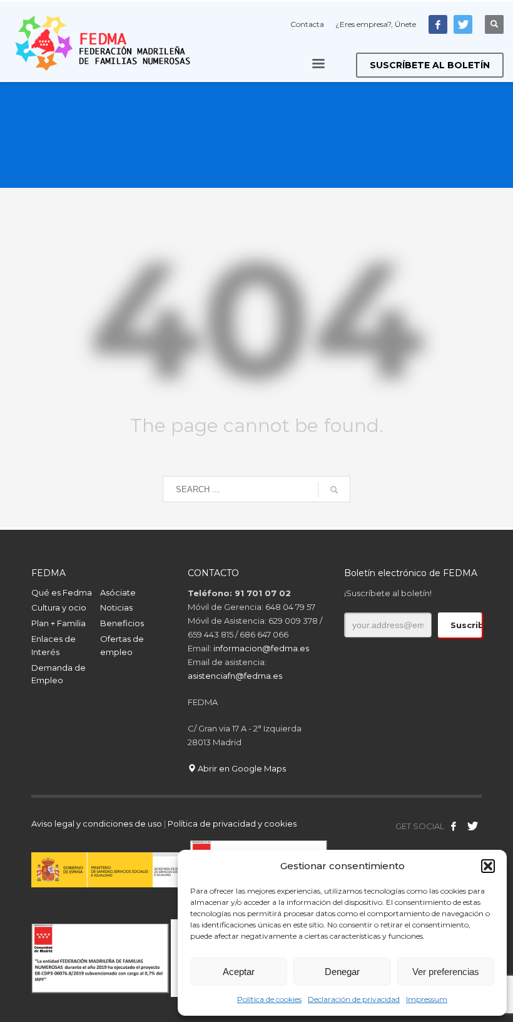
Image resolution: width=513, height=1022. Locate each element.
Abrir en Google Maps (241, 768)
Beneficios (122, 623)
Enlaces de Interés (53, 645)
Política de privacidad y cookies (232, 823)
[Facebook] (438, 24)
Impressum (426, 999)
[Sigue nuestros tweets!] (472, 826)
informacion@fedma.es (261, 648)
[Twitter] (463, 24)
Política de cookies (269, 999)
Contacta (307, 24)
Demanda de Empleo (58, 674)
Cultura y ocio (58, 607)
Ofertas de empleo (122, 645)
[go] (334, 490)
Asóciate (118, 592)
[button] (488, 866)
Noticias (116, 607)
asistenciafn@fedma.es (235, 676)
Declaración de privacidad (354, 999)
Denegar (342, 971)
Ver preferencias (445, 971)
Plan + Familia (58, 623)
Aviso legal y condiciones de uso (96, 823)
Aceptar (239, 971)
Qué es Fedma (61, 592)
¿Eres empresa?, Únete (375, 24)
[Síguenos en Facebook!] (453, 826)
